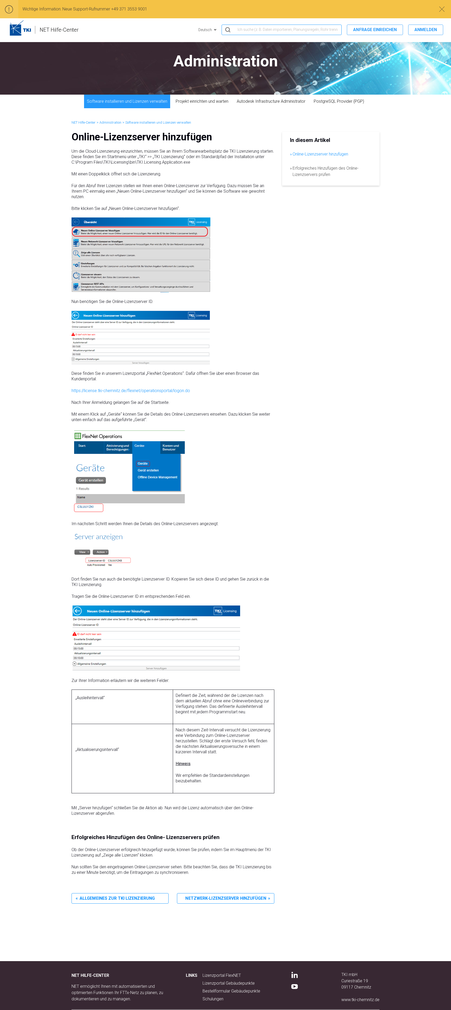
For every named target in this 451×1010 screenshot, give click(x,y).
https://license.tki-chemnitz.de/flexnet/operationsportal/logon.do (131, 390)
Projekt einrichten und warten (202, 101)
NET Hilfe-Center (84, 122)
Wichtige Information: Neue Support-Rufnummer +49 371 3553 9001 (84, 9)
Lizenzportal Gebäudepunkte (229, 983)
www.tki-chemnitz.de (360, 999)
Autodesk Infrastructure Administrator (271, 101)
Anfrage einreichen (375, 29)
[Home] (20, 28)
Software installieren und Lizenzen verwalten (127, 101)
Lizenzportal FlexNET (222, 975)
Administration (110, 122)
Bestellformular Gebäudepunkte (231, 991)
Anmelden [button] (425, 29)
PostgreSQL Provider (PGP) (339, 101)
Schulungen (213, 998)
